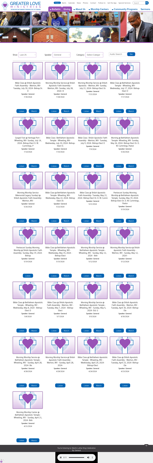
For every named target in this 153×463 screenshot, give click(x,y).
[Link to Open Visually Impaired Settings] (1, 462)
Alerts (64, 3)
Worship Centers (99, 9)
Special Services (124, 3)
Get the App (111, 3)
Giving (67, 9)
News (79, 3)
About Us (80, 9)
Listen (21, 111)
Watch (34, 111)
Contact (93, 3)
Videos (57, 3)
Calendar (71, 3)
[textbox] (139, 2)
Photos (85, 3)
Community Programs (125, 9)
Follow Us (101, 3)
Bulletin (56, 9)
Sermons (145, 9)
